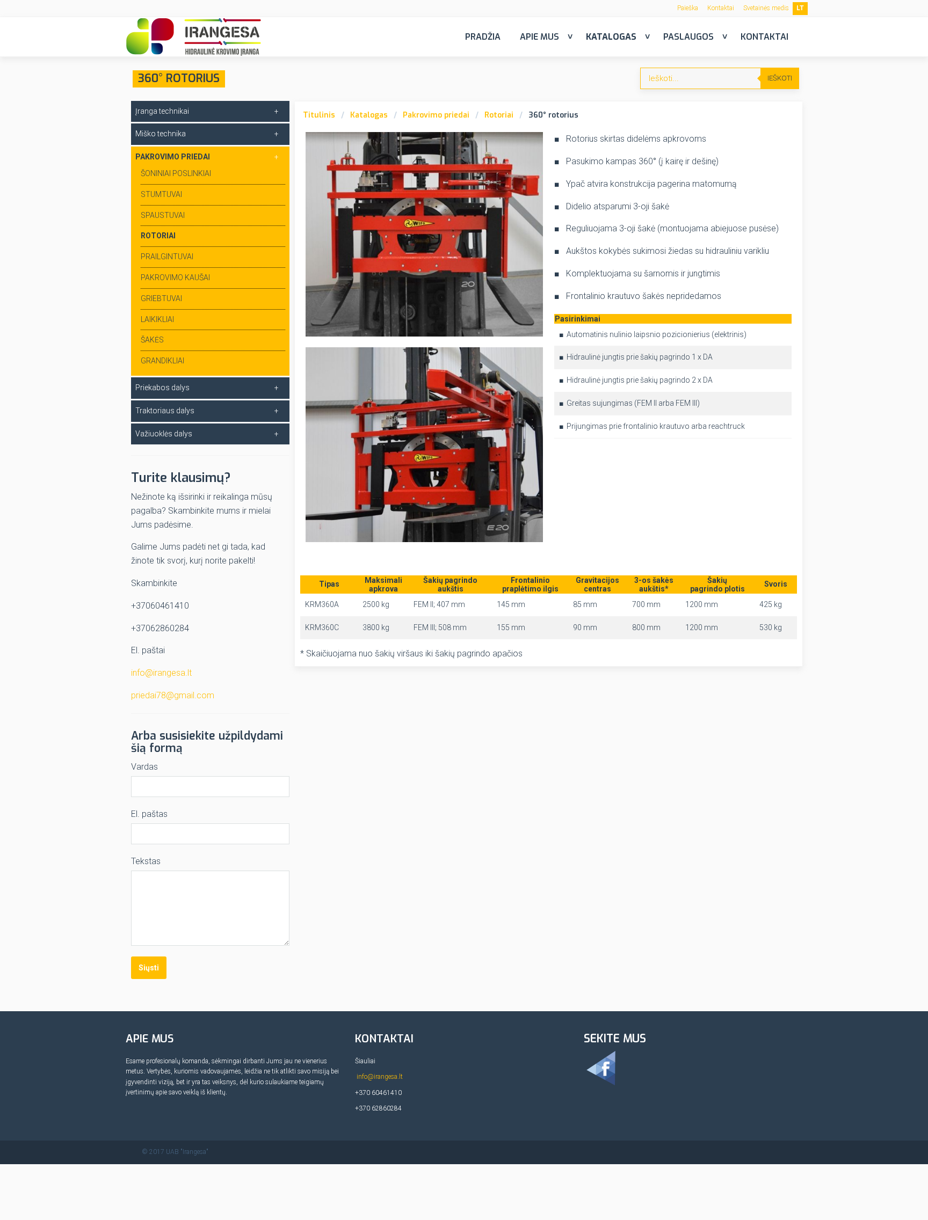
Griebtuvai (161, 298)
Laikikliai (157, 319)
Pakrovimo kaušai (175, 277)
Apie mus (539, 36)
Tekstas (146, 861)
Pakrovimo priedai (436, 115)
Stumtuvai (161, 194)
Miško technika (160, 133)
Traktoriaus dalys (164, 410)
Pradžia (483, 36)
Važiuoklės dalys (163, 433)
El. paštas (149, 814)
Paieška (687, 8)
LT (800, 8)
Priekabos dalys (162, 387)
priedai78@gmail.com (172, 695)
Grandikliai (162, 360)
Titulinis (319, 115)
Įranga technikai (162, 111)
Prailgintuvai (167, 256)
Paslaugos (688, 36)
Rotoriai (498, 115)
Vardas (144, 767)
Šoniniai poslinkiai (176, 173)
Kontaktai (720, 8)
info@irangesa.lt (161, 673)
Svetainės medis (766, 8)
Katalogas (611, 36)
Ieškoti (779, 78)
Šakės (152, 339)
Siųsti (149, 967)
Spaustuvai (163, 215)
